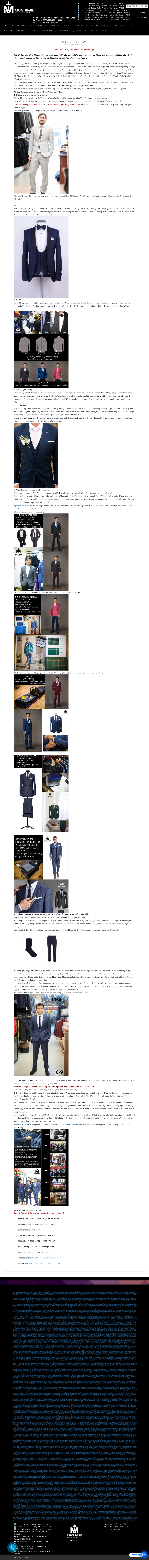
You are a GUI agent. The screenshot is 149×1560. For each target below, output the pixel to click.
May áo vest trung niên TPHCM (122, 1455)
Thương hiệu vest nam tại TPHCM (55, 1453)
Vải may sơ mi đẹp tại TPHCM (125, 1423)
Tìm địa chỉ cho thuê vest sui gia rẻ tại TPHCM (35, 1360)
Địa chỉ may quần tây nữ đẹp (97, 1407)
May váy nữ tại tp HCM (59, 1490)
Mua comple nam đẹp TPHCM (121, 1449)
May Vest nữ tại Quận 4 (35, 1499)
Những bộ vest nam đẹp (84, 1416)
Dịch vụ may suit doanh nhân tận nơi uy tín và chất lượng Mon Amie (25, 1291)
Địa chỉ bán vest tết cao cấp (43, 1356)
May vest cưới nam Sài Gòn (61, 1433)
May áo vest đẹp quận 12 (66, 1429)
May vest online (101, 1354)
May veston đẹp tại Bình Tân (66, 1477)
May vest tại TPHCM (123, 1404)
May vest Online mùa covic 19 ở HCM (75, 1347)
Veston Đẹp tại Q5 (52, 1512)
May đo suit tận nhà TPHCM (97, 1404)
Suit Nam (100, 1506)
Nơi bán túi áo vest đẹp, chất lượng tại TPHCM (33, 1460)
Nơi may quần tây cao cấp (64, 1407)
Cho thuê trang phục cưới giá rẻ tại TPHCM (117, 1369)
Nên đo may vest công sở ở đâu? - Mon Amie (43, 1304)
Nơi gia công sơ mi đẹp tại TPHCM (127, 1421)
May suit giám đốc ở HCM (74, 1399)
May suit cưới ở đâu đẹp (67, 1465)
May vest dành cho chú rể (83, 1392)
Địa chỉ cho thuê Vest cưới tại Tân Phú (79, 1477)
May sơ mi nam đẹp (100, 1410)
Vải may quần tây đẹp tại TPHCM (70, 1423)
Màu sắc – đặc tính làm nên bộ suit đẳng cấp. (45, 1489)
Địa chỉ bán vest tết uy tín (20, 1357)
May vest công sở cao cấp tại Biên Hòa (61, 1445)
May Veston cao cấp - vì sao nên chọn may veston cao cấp (69, 1478)
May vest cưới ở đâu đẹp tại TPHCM (67, 1459)
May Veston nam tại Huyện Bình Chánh (103, 1517)
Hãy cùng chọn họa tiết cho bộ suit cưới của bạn (80, 1297)
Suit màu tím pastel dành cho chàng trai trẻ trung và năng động (116, 1295)
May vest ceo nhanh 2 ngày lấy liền (121, 1389)
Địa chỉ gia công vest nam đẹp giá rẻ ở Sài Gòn (113, 1459)
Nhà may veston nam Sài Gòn (79, 1418)
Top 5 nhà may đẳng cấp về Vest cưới (101, 1472)
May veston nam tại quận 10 (30, 1519)
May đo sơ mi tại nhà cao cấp (84, 1352)
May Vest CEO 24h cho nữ (51, 1351)
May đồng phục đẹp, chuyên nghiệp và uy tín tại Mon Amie (66, 1313)
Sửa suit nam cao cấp (49, 1418)
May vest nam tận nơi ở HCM (21, 1405)
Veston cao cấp (60, 1406)
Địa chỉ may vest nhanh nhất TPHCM (57, 1369)
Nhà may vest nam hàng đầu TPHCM (70, 1453)
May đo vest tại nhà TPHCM (33, 1405)
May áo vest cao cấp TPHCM (71, 1428)
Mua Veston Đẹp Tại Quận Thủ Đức (24, 1514)
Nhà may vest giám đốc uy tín (27, 1395)
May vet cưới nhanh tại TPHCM (91, 1469)
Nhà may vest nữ (28, 1406)
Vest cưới (59, 89)
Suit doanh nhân (88, 1451)
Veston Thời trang (102, 1512)
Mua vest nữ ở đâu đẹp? (40, 1490)
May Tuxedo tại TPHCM (105, 1413)
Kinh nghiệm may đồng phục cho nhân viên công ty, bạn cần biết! (42, 1307)
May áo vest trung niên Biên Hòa (124, 1445)
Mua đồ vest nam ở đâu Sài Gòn (31, 1435)
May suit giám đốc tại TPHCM (103, 1376)
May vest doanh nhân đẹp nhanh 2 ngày (107, 1389)
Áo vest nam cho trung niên (98, 1415)
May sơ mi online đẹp (20, 1354)
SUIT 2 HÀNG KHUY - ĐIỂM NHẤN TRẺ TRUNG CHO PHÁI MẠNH (81, 1344)
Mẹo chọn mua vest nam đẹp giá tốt (101, 1498)
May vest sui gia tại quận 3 (104, 1358)
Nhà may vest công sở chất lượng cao (93, 1386)
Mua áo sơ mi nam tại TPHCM (119, 1446)
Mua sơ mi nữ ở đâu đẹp (30, 1490)
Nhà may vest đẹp (99, 1458)
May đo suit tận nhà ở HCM (55, 1404)
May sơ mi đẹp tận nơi (74, 1352)
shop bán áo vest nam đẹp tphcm (82, 1454)
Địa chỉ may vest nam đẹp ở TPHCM (26, 1454)
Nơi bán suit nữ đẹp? (101, 1487)
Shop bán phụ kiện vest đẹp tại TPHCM (91, 1449)
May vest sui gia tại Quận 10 (44, 1364)
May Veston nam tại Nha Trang (51, 1517)
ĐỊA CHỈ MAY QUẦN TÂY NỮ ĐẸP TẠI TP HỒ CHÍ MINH (89, 1507)
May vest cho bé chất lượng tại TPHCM (116, 1368)
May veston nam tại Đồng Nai (85, 1519)
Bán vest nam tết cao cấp (38, 1357)
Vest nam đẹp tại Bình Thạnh (61, 1436)
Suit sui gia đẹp (43, 1486)
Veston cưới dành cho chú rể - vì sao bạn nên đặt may (72, 1505)
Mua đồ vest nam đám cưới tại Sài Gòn (88, 1434)
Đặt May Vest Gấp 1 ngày (112, 1510)
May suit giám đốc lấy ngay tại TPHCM (31, 1374)
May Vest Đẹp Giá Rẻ (23, 1498)
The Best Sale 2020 (38, 25)
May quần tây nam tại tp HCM (87, 1490)
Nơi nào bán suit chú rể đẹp (125, 1486)
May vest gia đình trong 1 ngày (122, 1365)
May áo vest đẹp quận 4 (18, 1430)
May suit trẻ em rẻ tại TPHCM (104, 1484)
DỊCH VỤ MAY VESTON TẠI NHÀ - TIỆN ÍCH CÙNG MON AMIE (42, 1334)
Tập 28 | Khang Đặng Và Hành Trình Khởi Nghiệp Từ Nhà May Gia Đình (54, 1298)
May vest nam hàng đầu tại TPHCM (50, 1406)
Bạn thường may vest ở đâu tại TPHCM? (91, 1400)
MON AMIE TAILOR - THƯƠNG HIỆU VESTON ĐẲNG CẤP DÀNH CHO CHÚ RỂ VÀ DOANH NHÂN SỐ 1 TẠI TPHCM (94, 1335)
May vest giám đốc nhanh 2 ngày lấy (22, 1390)
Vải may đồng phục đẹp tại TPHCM (102, 1422)
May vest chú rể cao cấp (126, 1382)
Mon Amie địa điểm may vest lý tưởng (55, 1400)
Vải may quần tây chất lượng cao (83, 1423)
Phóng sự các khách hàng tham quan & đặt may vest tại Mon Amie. (80, 1298)
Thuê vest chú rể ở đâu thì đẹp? (38, 1495)
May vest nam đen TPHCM (45, 1449)
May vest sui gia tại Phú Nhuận (66, 1364)
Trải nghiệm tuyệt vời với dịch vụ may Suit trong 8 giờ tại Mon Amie (105, 1309)
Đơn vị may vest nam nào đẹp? (40, 1459)
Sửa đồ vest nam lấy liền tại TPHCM (30, 1416)
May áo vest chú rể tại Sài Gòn (59, 1428)
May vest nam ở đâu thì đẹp (103, 1447)
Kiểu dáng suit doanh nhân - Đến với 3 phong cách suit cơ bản (109, 1304)
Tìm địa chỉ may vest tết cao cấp (94, 1357)
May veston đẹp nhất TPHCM (39, 1418)
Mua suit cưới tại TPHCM (95, 1381)
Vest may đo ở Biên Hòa (22, 1442)
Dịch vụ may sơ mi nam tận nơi (27, 1350)
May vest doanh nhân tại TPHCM (119, 1399)
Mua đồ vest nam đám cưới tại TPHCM (118, 1452)
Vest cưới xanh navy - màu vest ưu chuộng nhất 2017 (91, 1478)
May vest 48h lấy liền (73, 1371)
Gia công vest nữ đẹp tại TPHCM (98, 1459)
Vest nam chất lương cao (57, 1439)
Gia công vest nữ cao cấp (105, 1460)
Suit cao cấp (58, 1376)
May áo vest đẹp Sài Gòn (107, 1428)
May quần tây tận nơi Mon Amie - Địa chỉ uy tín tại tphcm (84, 1292)
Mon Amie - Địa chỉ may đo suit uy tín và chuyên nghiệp (91, 1294)
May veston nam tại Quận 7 (105, 1400)
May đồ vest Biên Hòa (70, 1446)
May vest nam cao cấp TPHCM (54, 1454)
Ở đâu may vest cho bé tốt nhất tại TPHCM (41, 1358)
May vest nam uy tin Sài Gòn (111, 1437)
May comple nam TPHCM (41, 1447)
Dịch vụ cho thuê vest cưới (46, 1513)
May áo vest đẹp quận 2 (37, 1430)
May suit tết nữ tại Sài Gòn (38, 1384)
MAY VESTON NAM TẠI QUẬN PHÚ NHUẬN (61, 1470)
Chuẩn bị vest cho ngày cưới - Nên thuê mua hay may (26, 1466)
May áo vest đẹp (61, 1430)
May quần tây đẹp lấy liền (57, 1370)
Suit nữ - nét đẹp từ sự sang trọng (102, 1488)
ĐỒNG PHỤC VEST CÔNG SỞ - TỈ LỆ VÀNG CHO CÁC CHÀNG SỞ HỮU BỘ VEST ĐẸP (63, 1326)
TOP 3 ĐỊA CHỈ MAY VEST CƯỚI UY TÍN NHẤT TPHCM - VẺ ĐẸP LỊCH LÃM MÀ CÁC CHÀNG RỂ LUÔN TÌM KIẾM (88, 1345)
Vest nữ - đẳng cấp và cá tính (46, 1496)
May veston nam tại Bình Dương (98, 1519)
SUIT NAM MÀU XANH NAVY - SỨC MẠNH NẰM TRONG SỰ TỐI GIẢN (42, 1333)
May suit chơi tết (103, 1374)
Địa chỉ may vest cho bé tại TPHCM (85, 1369)
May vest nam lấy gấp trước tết (47, 1467)
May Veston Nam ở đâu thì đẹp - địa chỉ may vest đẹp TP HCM (94, 1500)
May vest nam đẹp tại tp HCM (41, 1492)
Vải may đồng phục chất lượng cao (116, 1422)
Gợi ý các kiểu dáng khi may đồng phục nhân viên (50, 1312)
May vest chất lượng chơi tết (71, 1374)
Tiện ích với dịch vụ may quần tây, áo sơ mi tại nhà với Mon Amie (62, 1292)
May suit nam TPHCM (29, 1451)
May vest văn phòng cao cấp (100, 1372)
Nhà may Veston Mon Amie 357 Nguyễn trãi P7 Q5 (106, 1471)
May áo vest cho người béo (67, 1449)
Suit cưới (100, 1378)
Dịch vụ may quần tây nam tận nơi (85, 1348)
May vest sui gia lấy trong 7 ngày (90, 1364)
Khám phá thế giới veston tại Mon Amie (80, 1467)
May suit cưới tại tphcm (74, 1384)
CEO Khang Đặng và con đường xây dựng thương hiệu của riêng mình (58, 1297)
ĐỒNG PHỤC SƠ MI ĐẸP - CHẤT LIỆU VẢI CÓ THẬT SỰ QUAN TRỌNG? (94, 1328)
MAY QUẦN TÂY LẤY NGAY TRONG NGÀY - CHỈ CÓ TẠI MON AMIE (46, 1338)
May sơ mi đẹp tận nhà (115, 1352)
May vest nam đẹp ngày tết (76, 1359)
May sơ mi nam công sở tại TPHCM (70, 1493)
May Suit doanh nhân (124, 1376)
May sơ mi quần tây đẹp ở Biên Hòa (21, 1443)
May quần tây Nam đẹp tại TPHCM (62, 1506)
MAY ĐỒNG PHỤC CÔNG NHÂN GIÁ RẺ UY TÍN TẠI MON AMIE (65, 1318)
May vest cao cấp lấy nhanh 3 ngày (127, 1388)
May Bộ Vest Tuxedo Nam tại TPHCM (34, 1516)
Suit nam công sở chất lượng (89, 1482)
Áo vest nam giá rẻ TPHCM (43, 1416)
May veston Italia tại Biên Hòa (34, 1443)
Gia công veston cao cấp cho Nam (117, 1460)
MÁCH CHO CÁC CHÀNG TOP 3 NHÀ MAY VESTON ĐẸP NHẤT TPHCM (61, 1346)
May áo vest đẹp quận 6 (123, 1429)
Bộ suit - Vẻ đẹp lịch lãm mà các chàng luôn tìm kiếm (102, 1298)
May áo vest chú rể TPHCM (23, 1449)
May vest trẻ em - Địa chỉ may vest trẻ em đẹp (34, 1478)
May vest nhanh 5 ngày (41, 1365)
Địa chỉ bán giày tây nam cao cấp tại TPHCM (47, 1396)
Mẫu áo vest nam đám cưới (87, 1415)
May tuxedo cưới (20, 1413)
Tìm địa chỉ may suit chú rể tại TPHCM (73, 1378)
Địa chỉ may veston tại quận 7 (48, 1481)
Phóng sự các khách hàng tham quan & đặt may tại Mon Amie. (58, 1295)
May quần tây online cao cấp (66, 1353)
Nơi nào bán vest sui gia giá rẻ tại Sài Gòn (29, 1363)
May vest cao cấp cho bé (129, 1368)
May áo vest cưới (80, 1428)
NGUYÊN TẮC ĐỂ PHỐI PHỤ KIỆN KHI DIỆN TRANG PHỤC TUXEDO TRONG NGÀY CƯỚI (67, 1329)
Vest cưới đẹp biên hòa (99, 1446)
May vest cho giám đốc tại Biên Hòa (104, 1441)
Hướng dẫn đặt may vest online (66, 1354)
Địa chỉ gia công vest (48, 1421)
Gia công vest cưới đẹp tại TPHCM (93, 1460)
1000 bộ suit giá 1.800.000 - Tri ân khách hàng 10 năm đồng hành (119, 1293)
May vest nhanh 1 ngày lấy (81, 1365)
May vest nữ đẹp (36, 1512)
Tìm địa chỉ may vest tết (61, 1374)
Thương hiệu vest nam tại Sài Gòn (128, 1434)
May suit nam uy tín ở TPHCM (112, 1431)
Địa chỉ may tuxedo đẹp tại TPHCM (66, 1412)
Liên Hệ (105, 30)
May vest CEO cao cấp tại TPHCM (32, 1396)
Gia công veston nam (35, 1463)
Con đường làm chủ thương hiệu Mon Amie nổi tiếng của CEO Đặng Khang (103, 1297)
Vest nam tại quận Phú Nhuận (121, 1519)
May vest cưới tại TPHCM (47, 1382)
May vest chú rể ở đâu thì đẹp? (88, 1495)
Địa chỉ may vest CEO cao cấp (23, 1398)
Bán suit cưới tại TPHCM (53, 1388)
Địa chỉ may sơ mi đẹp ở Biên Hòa (119, 1442)
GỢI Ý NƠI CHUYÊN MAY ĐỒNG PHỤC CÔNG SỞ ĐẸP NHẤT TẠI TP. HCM (59, 1324)
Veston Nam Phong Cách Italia (103, 1513)
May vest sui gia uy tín (126, 1363)
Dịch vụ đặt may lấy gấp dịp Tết (35, 1467)
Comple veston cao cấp (45, 1417)
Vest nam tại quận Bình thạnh (41, 1520)
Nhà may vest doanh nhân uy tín (53, 1395)
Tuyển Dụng (81, 30)
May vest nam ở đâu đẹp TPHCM (72, 1447)
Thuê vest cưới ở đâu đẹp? (57, 1401)
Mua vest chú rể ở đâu (62, 1381)
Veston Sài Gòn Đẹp (30, 1459)
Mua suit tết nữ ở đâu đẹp (71, 1381)
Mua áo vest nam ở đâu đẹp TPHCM (21, 1457)
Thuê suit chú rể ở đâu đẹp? (65, 1486)
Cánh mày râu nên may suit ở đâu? (101, 1465)
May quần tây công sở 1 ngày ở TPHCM (21, 1370)
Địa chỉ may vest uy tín (130, 1425)
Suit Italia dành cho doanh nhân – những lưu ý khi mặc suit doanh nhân (28, 1501)
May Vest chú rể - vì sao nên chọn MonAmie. (113, 1505)
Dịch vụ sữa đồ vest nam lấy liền (117, 1419)
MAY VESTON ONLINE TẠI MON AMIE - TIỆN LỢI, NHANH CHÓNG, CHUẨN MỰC (52, 1340)
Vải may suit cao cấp (60, 1424)
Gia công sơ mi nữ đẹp (100, 1421)
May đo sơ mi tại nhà (107, 1352)
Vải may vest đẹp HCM (80, 1424)
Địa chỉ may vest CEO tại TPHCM (122, 1394)
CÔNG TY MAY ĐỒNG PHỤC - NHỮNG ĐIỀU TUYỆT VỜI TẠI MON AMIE (29, 1324)
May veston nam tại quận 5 (101, 1518)
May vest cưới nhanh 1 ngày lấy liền (36, 1390)
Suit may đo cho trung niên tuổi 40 (117, 1464)
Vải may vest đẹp (102, 1424)
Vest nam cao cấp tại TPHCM (44, 1394)
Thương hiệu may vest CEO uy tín (99, 1394)
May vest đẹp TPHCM (42, 1427)
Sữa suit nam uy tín (124, 1418)
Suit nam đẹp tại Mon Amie (90, 1488)
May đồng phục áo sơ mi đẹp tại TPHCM (84, 1407)
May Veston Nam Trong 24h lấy (24, 1499)
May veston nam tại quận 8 (69, 1518)
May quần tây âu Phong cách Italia (101, 1489)
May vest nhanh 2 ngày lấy (70, 1365)
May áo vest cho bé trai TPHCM (80, 1455)
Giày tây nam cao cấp (75, 1396)
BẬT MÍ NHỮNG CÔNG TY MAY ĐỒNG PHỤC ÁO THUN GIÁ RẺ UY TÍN (99, 1321)
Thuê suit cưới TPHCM (114, 1430)
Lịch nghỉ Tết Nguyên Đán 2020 (110, 1354)
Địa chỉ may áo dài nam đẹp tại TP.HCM (54, 1510)
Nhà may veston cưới (69, 1418)
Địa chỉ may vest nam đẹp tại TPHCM (122, 1453)
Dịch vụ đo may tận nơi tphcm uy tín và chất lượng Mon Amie (118, 1291)
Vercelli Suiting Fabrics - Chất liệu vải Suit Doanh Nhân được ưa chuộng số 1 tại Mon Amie (87, 1295)
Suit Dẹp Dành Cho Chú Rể (115, 1506)
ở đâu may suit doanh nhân (76, 1376)
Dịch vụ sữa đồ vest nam (128, 1419)
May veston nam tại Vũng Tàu (109, 1519)
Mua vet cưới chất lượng (70, 1469)
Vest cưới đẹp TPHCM (61, 1447)
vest (115, 1512)
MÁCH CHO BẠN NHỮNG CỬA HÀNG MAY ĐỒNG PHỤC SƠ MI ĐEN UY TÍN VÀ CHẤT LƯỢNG (104, 1329)
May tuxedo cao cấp (128, 1383)
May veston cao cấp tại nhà (60, 1469)
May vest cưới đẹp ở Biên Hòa (128, 1476)
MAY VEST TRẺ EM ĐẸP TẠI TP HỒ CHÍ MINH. (29, 1508)
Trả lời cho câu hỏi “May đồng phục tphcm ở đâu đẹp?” (66, 1311)
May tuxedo (47, 1383)
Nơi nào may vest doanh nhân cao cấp (109, 1398)
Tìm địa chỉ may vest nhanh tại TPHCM (109, 1359)
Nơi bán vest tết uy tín (53, 1356)
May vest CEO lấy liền (128, 1392)
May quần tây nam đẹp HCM (82, 1409)
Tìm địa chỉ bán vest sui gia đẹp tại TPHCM (123, 1357)
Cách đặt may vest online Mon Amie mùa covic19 (122, 1347)
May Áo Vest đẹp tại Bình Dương (114, 1498)
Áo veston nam (27, 1417)
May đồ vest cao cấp (29, 1428)
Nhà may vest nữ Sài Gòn (58, 1452)
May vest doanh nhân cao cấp (63, 1399)
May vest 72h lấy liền (65, 1371)
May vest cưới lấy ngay (73, 1382)
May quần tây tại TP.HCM (83, 1466)
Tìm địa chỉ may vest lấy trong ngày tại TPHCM (125, 1359)
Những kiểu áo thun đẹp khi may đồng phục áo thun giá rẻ (116, 1306)
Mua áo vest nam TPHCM (129, 1454)
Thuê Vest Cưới (37, 1513)
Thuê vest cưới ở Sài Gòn (38, 1434)
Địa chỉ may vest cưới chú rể (127, 1457)
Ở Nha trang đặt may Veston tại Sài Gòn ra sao (87, 1476)
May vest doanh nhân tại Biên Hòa (59, 1446)
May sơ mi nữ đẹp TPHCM (122, 1410)
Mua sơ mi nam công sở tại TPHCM (42, 1493)
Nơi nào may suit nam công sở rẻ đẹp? (76, 1482)
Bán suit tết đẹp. (122, 1375)
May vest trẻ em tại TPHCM (78, 1494)
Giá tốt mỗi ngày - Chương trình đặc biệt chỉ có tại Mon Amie (60, 1299)
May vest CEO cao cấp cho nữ (27, 1351)
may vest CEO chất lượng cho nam (80, 1350)
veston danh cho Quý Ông (76, 1516)
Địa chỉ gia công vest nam (24, 1421)
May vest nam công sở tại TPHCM (34, 1494)
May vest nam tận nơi (73, 1405)
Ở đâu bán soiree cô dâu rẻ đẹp (21, 1484)
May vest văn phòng (20, 1374)
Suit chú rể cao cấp (128, 1378)
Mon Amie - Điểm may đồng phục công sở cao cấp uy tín (108, 1313)
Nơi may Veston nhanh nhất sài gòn (110, 1470)
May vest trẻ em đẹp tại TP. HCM (94, 1466)
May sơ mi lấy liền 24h (100, 1370)
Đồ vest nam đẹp (20, 1416)
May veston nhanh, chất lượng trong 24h (108, 1467)
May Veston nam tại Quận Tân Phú (88, 1517)
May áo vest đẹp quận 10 (85, 1429)
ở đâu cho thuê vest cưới (72, 1380)
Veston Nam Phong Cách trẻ (50, 1519)
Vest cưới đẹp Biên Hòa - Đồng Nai (80, 1439)
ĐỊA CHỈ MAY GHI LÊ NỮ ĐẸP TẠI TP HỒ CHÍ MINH (67, 1507)
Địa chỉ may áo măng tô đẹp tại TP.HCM (39, 1510)
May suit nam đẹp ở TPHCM (100, 1431)
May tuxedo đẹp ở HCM (125, 1413)
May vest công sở (33, 1419)
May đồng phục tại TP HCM (98, 1520)
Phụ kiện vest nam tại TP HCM (44, 1508)
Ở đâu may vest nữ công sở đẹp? (117, 1493)
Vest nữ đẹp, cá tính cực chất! (29, 1496)
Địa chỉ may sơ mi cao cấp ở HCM (57, 1410)
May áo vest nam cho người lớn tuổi (46, 1448)
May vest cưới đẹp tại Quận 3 (21, 1469)
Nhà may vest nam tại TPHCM (44, 1407)
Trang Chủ (8, 25)
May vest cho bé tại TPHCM (43, 1359)
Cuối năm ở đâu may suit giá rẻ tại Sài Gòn (61, 1387)
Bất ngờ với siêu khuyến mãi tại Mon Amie (89, 1305)
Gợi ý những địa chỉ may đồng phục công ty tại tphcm (87, 1313)
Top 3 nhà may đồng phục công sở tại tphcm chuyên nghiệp (29, 1312)
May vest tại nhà (76, 1348)
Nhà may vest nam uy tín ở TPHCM (60, 1458)
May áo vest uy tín (54, 1430)
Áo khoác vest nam (107, 1415)
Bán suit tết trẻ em (115, 1375)
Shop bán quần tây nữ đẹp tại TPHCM (90, 1496)
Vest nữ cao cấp (130, 1410)
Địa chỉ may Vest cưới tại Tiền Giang (71, 1475)
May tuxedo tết (52, 1383)
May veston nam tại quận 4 (111, 1518)
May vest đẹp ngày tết (105, 1381)
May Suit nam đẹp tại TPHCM (74, 1488)
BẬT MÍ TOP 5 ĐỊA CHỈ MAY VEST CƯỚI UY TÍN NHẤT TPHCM (73, 1342)
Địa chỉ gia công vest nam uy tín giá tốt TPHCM (78, 1460)
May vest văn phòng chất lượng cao (88, 1372)
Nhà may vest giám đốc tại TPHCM (77, 1395)
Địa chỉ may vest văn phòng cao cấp (114, 1371)
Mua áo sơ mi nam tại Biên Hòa (80, 1441)
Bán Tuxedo (46, 1388)
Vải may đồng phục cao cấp (128, 1422)
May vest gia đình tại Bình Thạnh (89, 1366)
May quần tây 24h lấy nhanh (47, 1370)
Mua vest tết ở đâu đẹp (121, 1354)
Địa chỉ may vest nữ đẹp (88, 1494)
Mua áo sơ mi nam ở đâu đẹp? (126, 1496)
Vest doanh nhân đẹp (77, 1393)
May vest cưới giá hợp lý (78, 1400)
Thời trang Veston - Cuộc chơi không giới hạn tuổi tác (69, 1464)
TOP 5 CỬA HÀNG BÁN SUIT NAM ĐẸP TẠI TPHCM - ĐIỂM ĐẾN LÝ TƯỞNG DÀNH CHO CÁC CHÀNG (89, 1340)
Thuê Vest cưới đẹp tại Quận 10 (51, 1472)
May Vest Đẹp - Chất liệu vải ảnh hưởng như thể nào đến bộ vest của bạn (40, 1498)
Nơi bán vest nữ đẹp (69, 1496)
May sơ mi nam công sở (91, 1493)
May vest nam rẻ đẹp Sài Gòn (62, 1437)
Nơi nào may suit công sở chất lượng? (44, 1482)
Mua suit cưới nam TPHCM (33, 1431)
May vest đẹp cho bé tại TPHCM (21, 1368)
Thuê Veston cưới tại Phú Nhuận (39, 1472)
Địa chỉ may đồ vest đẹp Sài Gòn (61, 1427)
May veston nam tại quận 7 (80, 1518)
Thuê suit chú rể (25, 1487)
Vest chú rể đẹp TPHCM (90, 1448)
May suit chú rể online (62, 1386)
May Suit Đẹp (97, 1413)
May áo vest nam (34, 1415)
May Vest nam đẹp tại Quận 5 (69, 1481)
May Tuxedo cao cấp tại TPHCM (30, 1413)
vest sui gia (88, 1512)
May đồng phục (106, 1520)
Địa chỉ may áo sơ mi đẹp (36, 1411)
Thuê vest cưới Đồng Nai (104, 1440)
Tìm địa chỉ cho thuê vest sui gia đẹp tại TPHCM (54, 1360)
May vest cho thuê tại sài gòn (74, 1514)
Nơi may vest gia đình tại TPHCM (58, 1363)
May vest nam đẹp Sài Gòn (101, 1437)
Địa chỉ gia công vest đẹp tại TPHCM (37, 1421)
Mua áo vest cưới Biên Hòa (59, 1443)
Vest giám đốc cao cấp (124, 1390)
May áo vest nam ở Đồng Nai (93, 1440)
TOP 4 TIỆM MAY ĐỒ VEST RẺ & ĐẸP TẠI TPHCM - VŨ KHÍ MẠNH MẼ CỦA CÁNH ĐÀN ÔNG (56, 1336)
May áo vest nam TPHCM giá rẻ (79, 1417)
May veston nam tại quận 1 (20, 1519)
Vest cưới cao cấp (85, 1377)
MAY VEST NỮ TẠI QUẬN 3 (97, 1499)
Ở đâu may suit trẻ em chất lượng (86, 1483)
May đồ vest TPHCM (80, 1457)
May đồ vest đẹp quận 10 (72, 1427)
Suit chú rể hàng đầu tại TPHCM (63, 1487)
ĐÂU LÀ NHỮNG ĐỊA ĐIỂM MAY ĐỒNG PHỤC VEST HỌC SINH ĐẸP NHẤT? (30, 1326)
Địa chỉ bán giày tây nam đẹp (85, 1396)
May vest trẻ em (127, 1409)
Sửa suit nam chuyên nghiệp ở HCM (120, 1416)
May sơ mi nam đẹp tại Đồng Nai (70, 1440)
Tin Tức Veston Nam (94, 1512)
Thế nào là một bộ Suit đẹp (119, 1499)
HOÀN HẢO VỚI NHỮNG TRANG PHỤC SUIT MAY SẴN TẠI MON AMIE (28, 1322)
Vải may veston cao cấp (110, 1424)
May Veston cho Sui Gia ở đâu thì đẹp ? (87, 1498)
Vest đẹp (132, 1512)
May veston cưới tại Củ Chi (105, 1477)
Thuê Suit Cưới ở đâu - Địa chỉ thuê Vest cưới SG (51, 1500)
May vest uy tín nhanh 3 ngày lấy (42, 1389)
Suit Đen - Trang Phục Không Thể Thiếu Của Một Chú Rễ (37, 1506)
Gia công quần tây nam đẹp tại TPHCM (60, 1421)
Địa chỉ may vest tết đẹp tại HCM (62, 1357)
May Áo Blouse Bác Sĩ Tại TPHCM (72, 1498)
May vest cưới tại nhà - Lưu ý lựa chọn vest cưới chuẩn (48, 1291)
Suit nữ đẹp (82, 1488)
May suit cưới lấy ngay (23, 1386)
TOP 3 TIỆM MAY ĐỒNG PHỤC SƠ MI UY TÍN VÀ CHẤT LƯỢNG (48, 1327)
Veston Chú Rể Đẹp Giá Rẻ (89, 1489)
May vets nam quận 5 (123, 1405)
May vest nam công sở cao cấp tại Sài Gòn (76, 1435)
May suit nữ (50, 1488)
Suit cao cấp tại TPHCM (65, 1376)
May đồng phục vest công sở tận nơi (22, 1404)
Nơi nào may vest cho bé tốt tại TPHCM (85, 1362)
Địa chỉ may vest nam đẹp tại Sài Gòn (61, 1435)
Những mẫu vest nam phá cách (63, 1520)
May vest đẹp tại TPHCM (78, 1412)
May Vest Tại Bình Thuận (129, 1516)
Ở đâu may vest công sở (51, 1374)
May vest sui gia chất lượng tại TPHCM (91, 1358)
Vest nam (54, 1496)
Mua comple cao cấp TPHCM (116, 1400)
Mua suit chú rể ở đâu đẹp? (76, 1486)
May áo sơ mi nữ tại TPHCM (68, 1455)
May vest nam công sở (108, 1388)
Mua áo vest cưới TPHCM (100, 1448)
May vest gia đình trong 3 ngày (110, 1365)
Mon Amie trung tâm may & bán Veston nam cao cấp (30, 1471)
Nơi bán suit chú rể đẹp (86, 1486)
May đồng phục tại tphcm (111, 1500)
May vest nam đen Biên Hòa (54, 1441)
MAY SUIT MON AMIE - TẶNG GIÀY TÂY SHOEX (123, 1341)
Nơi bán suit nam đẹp (109, 1487)
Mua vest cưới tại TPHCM (52, 1381)
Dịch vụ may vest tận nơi (46, 1352)
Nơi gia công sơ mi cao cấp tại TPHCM (112, 1421)
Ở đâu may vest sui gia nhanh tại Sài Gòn (101, 1360)
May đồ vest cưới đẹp (51, 1427)
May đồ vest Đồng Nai (108, 1439)
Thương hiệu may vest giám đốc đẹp (120, 1393)
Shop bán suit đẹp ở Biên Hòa (46, 1446)
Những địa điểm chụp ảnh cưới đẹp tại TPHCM (49, 1511)
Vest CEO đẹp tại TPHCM (59, 1393)
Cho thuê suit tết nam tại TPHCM (123, 1387)
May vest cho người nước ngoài (43, 1404)
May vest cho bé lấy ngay (90, 1368)
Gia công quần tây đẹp (82, 1421)
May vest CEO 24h (28, 1392)
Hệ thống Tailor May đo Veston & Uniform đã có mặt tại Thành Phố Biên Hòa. (31, 1439)
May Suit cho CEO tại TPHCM (45, 1377)
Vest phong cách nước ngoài (36, 1514)
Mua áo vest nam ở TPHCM (34, 1448)
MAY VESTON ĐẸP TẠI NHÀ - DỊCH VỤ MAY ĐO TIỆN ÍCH (106, 1344)
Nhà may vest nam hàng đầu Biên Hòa (36, 1445)
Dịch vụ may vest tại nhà (20, 1353)
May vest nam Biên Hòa (124, 1443)
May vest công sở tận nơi (43, 1405)
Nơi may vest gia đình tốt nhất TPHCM (45, 1363)
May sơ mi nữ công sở (81, 1493)
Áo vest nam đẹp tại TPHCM (123, 1511)
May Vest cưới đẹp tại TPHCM (83, 1382)
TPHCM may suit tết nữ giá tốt (98, 1377)
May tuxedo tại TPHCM (46, 1413)
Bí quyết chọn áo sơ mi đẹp (121, 1469)
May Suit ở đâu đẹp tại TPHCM (73, 1458)
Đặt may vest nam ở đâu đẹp (63, 1416)
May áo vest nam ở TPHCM (70, 1448)
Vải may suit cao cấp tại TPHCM (31, 1424)
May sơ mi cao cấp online (109, 1353)
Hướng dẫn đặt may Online (35, 1511)
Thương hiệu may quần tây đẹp (109, 1407)
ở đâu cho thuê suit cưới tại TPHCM (84, 1380)
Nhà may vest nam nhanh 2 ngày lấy (80, 1389)
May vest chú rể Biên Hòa (89, 1446)
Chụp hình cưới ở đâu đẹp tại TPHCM (66, 1511)
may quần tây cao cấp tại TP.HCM (60, 1466)
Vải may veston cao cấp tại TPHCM (92, 1424)
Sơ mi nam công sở (107, 1493)
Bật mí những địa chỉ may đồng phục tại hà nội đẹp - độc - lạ (29, 1309)
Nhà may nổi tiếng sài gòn (27, 1455)
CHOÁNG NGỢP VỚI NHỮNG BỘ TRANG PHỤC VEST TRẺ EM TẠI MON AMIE (103, 1333)
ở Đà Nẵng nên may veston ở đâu (103, 1476)
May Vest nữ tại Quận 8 (75, 1499)
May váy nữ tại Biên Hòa (93, 1443)
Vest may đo (131, 1453)
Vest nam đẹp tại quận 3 (33, 1437)
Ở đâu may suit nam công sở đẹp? (113, 1482)
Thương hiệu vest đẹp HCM (120, 1425)
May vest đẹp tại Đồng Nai (109, 1475)
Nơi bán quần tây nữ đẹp (113, 1495)
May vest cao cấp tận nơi (56, 1352)
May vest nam (68, 1495)
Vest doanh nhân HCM (81, 1433)
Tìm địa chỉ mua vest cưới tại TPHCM (123, 1377)
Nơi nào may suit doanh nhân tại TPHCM (89, 1376)
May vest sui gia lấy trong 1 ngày (116, 1364)
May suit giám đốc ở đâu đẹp (114, 1376)
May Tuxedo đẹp (20, 1415)
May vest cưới (38, 1382)
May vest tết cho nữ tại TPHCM (123, 1381)
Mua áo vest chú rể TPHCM (34, 1449)
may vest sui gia (66, 1512)
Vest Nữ (67, 25)
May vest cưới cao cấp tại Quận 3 (92, 1481)
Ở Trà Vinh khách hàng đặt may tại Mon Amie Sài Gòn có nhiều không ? (97, 1473)
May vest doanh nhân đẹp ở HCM (107, 1392)
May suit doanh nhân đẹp (56, 1431)
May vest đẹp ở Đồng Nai (129, 1440)
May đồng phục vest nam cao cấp (34, 1401)
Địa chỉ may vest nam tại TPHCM (119, 1411)
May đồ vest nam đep (81, 1427)
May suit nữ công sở (27, 1483)
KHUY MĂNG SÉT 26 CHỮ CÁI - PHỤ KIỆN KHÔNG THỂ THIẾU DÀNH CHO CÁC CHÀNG (60, 1317)
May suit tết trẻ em (42, 1374)
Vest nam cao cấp (62, 1411)
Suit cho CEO (33, 1376)
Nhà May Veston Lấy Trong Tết (95, 1430)
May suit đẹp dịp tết (96, 1374)
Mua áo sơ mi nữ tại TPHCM (114, 1496)
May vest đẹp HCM (33, 1427)
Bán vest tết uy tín (99, 1356)
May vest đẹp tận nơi (65, 1352)
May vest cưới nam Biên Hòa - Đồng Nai (116, 1440)
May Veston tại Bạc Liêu (31, 1473)
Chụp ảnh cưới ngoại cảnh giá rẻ (111, 1511)
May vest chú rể (93, 1382)
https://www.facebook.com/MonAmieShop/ (44, 1258)
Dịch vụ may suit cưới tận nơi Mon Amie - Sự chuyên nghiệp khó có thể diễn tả (73, 1291)
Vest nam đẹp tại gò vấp (50, 1436)
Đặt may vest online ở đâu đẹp (54, 1354)
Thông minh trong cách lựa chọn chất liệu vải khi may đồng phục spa (108, 1311)
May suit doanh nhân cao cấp (94, 1454)
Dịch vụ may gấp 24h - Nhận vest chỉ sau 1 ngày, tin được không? (62, 1300)
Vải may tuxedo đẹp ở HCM (79, 1413)
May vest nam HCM (100, 1433)
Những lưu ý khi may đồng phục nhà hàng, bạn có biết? (88, 1312)
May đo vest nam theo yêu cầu (122, 1458)
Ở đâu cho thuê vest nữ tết (63, 1380)
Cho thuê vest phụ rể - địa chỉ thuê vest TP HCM (45, 1502)
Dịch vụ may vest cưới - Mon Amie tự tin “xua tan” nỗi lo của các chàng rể (66, 1301)
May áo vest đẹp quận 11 (76, 1429)
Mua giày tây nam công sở (114, 1396)
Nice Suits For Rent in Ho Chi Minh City (54, 1429)
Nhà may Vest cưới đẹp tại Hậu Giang (57, 1475)
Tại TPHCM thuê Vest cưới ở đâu (87, 1472)
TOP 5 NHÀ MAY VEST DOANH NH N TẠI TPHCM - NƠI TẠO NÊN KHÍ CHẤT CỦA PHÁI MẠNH (105, 1342)
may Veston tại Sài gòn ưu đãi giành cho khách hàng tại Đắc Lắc (40, 1476)
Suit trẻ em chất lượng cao (68, 1484)
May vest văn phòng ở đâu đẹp (101, 1371)
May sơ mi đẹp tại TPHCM (31, 1400)
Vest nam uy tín (65, 1439)
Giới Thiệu (21, 25)
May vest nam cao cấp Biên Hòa (100, 1445)
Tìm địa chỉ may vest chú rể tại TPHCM (29, 1378)
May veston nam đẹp (101, 1395)
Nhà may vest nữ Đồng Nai (82, 1440)
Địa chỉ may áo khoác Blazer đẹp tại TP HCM (59, 1508)
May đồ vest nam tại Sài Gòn (115, 1434)
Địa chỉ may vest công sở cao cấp (107, 1386)
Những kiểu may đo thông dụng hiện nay (117, 1401)
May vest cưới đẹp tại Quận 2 (104, 1481)
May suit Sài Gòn (102, 1455)
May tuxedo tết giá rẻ (69, 1383)
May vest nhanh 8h (27, 1369)
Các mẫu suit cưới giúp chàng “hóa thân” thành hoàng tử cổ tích (118, 1299)
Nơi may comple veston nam (59, 1418)
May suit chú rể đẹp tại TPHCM (125, 1430)
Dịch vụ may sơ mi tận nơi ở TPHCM (124, 1348)
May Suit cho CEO (35, 1377)
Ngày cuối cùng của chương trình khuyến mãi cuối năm (50, 1309)
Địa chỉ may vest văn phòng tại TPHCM (50, 1372)
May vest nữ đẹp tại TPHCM (29, 1492)
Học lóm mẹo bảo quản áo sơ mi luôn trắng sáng (110, 1463)
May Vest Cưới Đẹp (52, 1506)
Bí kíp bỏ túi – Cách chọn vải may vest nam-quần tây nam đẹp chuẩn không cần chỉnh (42, 1464)
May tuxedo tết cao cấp (85, 1383)
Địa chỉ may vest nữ (81, 1406)
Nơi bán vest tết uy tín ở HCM (22, 1356)
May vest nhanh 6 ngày (32, 1365)
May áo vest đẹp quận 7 (114, 1429)
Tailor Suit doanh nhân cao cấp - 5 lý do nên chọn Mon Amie (54, 1306)
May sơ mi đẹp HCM (97, 1411)
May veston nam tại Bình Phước (74, 1519)
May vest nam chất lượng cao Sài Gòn (76, 1437)
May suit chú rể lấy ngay (70, 1386)
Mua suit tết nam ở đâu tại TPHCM (83, 1381)
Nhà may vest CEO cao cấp (87, 1394)
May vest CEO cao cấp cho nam (40, 1351)
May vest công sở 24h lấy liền (75, 1375)
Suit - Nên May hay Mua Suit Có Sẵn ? (70, 1510)
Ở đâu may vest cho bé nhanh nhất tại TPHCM (58, 1358)
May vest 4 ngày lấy (20, 1371)
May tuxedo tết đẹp (77, 1383)
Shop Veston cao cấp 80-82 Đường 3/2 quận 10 (88, 1471)
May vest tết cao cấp (85, 1359)
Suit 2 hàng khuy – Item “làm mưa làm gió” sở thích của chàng (43, 1310)
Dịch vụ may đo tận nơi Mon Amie (94, 1350)
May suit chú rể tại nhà (53, 1386)
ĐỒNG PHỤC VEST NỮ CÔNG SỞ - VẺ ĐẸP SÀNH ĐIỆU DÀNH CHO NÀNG (90, 1324)
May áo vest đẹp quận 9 (95, 1429)
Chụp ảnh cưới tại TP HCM (125, 1520)
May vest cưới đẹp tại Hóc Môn (44, 1477)
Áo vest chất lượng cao (69, 1430)
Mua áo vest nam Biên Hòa (73, 1445)
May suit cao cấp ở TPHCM (89, 1431)
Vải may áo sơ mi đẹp (59, 1423)
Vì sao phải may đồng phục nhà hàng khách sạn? (68, 1312)
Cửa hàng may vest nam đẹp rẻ (108, 1453)
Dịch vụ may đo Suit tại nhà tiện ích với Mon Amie (33, 1306)
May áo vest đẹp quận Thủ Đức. (127, 1428)
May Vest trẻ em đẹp (97, 1494)
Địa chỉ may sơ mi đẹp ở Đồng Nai (57, 1440)
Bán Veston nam (84, 1516)
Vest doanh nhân (74, 1406)
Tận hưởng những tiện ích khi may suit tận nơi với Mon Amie (54, 1293)
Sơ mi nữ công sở (99, 1493)
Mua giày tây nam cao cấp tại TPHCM (64, 1396)
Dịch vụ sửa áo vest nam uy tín (122, 1417)
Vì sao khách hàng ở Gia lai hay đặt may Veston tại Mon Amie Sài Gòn (65, 1476)
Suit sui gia (58, 1486)
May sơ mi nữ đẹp (78, 1411)
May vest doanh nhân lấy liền (62, 1392)
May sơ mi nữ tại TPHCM (116, 1490)
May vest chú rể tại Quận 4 (80, 1481)
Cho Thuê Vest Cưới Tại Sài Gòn (124, 1510)
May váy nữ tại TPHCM (68, 1452)
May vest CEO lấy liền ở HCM (38, 1392)
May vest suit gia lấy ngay (109, 1363)
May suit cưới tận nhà (73, 1404)
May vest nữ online (35, 1354)
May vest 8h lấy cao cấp (91, 1371)
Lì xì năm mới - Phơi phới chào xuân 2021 (116, 1301)
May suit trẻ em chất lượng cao (92, 1484)
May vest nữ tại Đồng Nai (117, 1439)
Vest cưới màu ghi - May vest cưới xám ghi (28, 1502)
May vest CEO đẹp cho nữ (50, 1350)
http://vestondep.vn (33, 1263)
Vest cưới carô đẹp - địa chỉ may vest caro (111, 1501)
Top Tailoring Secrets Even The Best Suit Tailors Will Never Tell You (60, 1425)
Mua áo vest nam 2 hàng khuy (90, 1457)
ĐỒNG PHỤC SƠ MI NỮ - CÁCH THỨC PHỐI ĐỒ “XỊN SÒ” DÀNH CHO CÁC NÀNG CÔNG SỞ (109, 1327)
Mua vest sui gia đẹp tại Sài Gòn (98, 1363)
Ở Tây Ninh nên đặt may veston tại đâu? (121, 1475)
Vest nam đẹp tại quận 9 (99, 1436)
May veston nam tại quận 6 (90, 1518)
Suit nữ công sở (43, 1483)
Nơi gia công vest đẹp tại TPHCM (45, 1422)
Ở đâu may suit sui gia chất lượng (60, 1483)
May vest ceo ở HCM (75, 1398)
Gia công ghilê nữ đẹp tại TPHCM (85, 1461)
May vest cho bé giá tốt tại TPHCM (102, 1368)
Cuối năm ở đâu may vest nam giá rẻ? (32, 1387)
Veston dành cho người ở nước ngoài (95, 1516)
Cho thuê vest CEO (71, 1351)
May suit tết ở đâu (29, 1375)
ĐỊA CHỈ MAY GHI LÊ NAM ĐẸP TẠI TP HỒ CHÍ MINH (46, 1507)
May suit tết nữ (19, 1384)
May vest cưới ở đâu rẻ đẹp (116, 1457)
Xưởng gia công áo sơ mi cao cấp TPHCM (61, 1460)
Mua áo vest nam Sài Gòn (20, 1436)
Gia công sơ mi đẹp (23, 1422)
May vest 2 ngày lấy (39, 1371)
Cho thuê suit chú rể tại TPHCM (21, 1388)
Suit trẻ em (132, 1484)
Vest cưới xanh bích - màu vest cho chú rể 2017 (113, 1504)
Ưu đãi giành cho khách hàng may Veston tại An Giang (23, 1475)
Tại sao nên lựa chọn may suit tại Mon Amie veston (53, 1465)
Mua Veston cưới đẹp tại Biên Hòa (34, 1446)
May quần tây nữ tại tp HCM (76, 1490)
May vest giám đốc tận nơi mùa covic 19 (30, 1347)
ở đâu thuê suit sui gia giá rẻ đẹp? (120, 1483)
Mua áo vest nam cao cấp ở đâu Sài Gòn (92, 1435)
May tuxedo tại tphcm (94, 1383)
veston (118, 1512)
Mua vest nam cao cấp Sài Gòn (119, 1435)
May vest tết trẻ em (112, 1381)
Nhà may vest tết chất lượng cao (49, 1357)
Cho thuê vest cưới (90, 1387)
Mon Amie (53, 101)
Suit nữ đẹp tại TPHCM (63, 1488)
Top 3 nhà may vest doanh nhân (82, 1346)
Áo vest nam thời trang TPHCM (34, 1457)
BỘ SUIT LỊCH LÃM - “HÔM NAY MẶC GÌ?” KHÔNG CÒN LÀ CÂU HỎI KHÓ (70, 1334)
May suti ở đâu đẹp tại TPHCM (121, 1448)
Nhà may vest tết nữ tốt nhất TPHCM (111, 1380)
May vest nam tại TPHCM (88, 1412)
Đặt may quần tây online (76, 1353)
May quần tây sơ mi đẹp (83, 1447)
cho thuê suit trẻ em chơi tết (86, 1375)
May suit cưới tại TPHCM (78, 1431)
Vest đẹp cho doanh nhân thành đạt (30, 1393)
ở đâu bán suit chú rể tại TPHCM (98, 1380)
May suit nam (98, 1392)
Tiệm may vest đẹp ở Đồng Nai (20, 1440)
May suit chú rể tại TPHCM (43, 1386)
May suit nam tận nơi (64, 1404)
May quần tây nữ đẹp (98, 1490)
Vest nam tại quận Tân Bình (52, 1520)
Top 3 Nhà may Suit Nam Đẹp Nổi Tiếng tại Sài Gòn (117, 1472)
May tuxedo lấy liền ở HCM (54, 1412)
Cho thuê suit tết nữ (113, 1387)
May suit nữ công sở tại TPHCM (126, 1482)
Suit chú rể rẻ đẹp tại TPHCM (107, 1486)
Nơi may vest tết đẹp (84, 1357)
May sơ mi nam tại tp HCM (127, 1490)
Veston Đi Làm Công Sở (67, 1489)
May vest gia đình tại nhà (77, 1366)
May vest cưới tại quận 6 (58, 1481)
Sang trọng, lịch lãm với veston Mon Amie (92, 1401)
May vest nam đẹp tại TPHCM (117, 1454)
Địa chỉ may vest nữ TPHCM (56, 1455)
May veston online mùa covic (57, 1348)
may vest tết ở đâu (110, 1374)
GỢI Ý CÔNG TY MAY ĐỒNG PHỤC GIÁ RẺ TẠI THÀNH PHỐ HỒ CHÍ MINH (76, 1323)
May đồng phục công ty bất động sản (122, 1407)
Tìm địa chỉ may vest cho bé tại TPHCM (25, 1358)
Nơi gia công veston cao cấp (33, 1422)
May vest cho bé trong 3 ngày (57, 1368)
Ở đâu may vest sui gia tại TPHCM (86, 1360)
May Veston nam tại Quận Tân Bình (35, 1518)
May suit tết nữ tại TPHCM (27, 1384)
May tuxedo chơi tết (120, 1383)
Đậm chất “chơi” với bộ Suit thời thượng (68, 1309)
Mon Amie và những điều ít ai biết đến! (33, 1298)
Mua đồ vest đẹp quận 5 (90, 1427)
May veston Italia (94, 1451)
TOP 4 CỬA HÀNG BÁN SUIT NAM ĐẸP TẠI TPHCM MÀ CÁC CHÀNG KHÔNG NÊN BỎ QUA (52, 1335)
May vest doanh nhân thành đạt (50, 1392)
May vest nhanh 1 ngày (101, 1390)
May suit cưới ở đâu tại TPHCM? (86, 1384)
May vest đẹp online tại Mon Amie (79, 1354)
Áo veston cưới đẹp (29, 1418)
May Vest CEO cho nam (68, 1350)
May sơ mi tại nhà (123, 1352)
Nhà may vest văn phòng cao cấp (64, 1372)
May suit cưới (67, 1384)
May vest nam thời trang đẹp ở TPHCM (30, 1458)
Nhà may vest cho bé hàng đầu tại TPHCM (75, 1358)
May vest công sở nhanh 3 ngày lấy (29, 1389)
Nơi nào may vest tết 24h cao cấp (55, 1359)
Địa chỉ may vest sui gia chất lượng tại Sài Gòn (40, 1369)
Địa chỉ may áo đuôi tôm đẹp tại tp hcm (118, 1508)
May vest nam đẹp (35, 1394)
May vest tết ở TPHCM (66, 1359)
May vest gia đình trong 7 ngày (99, 1365)
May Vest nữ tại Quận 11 (44, 1499)
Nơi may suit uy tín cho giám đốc (95, 1398)
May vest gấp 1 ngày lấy (61, 1496)
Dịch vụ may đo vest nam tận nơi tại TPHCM (121, 1350)
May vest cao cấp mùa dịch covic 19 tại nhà (46, 1347)
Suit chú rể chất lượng (74, 1487)
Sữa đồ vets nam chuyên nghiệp (65, 1419)
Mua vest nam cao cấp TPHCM (105, 1454)
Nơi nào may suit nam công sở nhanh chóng (60, 1482)
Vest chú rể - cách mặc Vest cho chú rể (51, 1478)
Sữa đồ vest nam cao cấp (94, 1419)
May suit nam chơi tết (60, 1384)
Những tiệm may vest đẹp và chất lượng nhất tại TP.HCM (68, 1463)
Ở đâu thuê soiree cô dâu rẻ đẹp (33, 1484)
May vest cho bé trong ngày (46, 1368)
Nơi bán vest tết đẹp (29, 1357)
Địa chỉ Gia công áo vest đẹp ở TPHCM (56, 1461)
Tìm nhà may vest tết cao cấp (109, 1377)
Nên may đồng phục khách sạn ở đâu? (105, 1312)
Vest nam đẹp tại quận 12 (71, 1436)
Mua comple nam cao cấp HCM (35, 1453)
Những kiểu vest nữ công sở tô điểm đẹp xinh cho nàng (25, 1304)
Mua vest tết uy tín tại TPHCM (89, 1356)
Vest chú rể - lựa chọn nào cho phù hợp (101, 1495)
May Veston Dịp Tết (105, 1430)
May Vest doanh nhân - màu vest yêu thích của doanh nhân (52, 1501)
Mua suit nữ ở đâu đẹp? (118, 1487)
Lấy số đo (34, 30)
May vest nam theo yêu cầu (124, 1433)
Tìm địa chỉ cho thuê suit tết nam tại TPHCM (89, 1378)
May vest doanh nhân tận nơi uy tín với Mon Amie (98, 1291)
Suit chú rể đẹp (89, 1487)
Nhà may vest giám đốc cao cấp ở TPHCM (74, 1394)
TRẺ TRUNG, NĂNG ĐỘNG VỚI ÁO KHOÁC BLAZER (110, 1326)
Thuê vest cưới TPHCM (26, 1452)
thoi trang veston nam (110, 1512)
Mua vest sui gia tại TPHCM (86, 1363)
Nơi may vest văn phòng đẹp (111, 1372)
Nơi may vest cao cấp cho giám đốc (123, 1398)
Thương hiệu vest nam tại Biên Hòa (21, 1445)
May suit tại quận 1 (122, 1481)
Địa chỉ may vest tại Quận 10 (46, 1401)
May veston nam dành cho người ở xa (117, 1516)
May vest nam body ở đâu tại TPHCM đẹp (87, 1458)
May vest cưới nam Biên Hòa (92, 1441)
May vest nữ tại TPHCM (105, 1401)
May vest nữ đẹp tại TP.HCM (72, 1466)
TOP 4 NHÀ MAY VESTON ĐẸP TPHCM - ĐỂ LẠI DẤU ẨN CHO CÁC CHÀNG (72, 1339)
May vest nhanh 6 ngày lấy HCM (122, 1370)
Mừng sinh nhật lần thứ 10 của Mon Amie (109, 1294)
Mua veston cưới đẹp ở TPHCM (29, 1447)
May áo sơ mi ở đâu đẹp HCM (44, 1410)
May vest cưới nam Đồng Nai (44, 1440)
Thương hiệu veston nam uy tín (102, 1418)
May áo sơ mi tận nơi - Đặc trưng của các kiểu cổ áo (39, 1292)
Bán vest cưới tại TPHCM (32, 1388)
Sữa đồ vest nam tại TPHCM (105, 1419)
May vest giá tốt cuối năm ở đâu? (20, 1382)
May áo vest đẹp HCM (116, 1428)
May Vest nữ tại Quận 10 (54, 1499)
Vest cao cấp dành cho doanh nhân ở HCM (45, 1393)
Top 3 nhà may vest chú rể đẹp (107, 1346)
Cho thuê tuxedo (106, 1387)
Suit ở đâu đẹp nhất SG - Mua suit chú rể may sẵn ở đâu (25, 1489)
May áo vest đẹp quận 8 (104, 1429)
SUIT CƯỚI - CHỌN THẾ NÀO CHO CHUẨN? (90, 1326)
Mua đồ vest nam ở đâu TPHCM (96, 1453)
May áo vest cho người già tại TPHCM (50, 1434)
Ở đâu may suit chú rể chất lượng (73, 1483)
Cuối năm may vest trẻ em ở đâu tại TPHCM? (77, 1387)
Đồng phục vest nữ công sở (68, 1413)
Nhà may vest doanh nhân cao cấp (40, 1395)
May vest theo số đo (67, 1516)
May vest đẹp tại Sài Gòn (90, 1406)
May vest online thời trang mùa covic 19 (44, 1348)
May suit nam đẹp (66, 1406)
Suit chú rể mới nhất (82, 1487)
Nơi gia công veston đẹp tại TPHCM (58, 1422)
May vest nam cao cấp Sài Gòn (89, 1437)
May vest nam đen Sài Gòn (50, 1433)
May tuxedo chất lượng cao (33, 1412)
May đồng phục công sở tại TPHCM (101, 1406)
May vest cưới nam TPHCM (56, 1449)
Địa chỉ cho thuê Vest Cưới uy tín (74, 1472)
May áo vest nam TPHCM (108, 1416)
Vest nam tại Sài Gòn (54, 1407)
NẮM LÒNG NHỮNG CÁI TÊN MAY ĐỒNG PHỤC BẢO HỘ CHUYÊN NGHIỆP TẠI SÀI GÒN (66, 1321)
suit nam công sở (50, 1483)
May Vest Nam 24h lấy (19, 1511)
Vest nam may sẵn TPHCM (43, 1415)
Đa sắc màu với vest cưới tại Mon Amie (45, 1458)
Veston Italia (36, 1451)
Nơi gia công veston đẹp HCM (71, 1422)
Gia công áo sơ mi (116, 1461)
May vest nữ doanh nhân (108, 1393)
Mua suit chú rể (116, 1486)
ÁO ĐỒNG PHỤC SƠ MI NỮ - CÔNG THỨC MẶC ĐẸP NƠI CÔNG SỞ (47, 1330)
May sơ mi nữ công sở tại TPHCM (56, 1493)
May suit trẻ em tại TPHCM (116, 1484)
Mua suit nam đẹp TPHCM (56, 1451)
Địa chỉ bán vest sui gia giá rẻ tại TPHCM (100, 1369)
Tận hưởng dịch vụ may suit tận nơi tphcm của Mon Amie (31, 1293)
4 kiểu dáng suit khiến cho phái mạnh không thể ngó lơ (88, 1304)
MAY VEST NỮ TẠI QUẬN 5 (86, 1499)
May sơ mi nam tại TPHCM (19, 1406)
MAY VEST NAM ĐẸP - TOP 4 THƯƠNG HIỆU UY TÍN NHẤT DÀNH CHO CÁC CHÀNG (103, 1334)
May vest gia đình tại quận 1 (32, 1359)
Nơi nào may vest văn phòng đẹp (36, 1372)
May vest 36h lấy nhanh (55, 1371)
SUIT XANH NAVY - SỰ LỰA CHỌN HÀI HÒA (100, 1323)
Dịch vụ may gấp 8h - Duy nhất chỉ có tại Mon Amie (100, 1300)
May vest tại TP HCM (88, 1520)
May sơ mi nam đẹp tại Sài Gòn (70, 1410)
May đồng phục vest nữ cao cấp (47, 1457)
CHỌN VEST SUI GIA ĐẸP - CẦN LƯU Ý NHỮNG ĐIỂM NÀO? (35, 1341)
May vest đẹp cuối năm (31, 1382)
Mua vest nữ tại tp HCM (122, 1489)
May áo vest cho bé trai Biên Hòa (34, 1442)
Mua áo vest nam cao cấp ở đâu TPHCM (67, 1454)
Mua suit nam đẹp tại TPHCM (22, 1431)
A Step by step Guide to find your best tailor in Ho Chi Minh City (85, 1425)
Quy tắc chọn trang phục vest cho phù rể (118, 1300)
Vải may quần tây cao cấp (94, 1423)
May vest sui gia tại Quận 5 (55, 1364)
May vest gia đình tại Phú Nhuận (67, 1366)
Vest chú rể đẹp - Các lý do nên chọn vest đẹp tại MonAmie (94, 1505)
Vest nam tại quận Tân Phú (30, 1520)
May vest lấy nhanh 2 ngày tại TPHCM (66, 1389)
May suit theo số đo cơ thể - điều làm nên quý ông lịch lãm (83, 1465)
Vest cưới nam (113, 1417)
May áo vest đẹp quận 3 (27, 1430)
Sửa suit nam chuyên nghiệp (20, 1418)
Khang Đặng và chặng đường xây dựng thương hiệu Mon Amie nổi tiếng (32, 1297)
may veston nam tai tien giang (39, 1517)
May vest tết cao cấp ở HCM (74, 1357)
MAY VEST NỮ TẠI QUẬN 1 (108, 1499)
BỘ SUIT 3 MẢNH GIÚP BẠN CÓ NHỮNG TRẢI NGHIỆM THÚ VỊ (29, 1317)
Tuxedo (90, 1377)
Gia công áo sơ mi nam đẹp (97, 1461)
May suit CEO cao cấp (21, 1396)
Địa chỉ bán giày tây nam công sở (126, 1396)
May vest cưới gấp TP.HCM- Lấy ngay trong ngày (123, 1466)
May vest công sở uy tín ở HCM (75, 1388)
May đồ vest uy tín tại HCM (121, 1427)
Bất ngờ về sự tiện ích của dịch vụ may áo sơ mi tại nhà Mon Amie (108, 1292)
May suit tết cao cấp (65, 1375)
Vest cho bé (99, 1359)
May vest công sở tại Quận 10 (68, 1401)
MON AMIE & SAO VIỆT (47, 1322)
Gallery (94, 30)
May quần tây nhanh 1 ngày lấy (35, 1370)
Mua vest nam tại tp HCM (113, 1489)
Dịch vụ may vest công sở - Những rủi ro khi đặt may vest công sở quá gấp (94, 1301)
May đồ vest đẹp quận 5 (99, 1427)
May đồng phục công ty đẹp (20, 1410)
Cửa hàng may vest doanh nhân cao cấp (96, 1393)
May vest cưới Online (112, 1469)
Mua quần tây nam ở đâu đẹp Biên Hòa (67, 1441)
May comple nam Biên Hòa (70, 1443)
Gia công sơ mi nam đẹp (91, 1421)
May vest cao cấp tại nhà (36, 1353)
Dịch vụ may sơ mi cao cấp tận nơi (110, 1348)
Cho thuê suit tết (95, 1375)
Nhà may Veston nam (114, 1513)
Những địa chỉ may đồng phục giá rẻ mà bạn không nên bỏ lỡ (44, 1313)
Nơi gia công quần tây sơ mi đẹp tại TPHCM (83, 1459)
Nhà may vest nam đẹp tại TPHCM (53, 1459)
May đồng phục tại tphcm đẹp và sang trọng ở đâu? (86, 1311)
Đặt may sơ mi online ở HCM (120, 1353)
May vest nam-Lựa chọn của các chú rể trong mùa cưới (90, 1463)
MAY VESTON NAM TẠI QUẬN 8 (32, 1470)
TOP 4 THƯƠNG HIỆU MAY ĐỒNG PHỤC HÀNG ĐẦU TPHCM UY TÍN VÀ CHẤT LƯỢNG (78, 1338)
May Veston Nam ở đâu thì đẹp (20, 1473)
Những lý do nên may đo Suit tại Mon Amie (84, 1309)
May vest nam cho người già (59, 1448)
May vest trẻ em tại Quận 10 (22, 1401)
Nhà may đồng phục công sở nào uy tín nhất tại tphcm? (95, 1306)
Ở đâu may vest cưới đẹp (121, 1467)
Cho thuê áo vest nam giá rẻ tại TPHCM (112, 1514)
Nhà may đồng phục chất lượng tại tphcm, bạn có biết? (103, 1307)
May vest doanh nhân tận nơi (73, 1392)
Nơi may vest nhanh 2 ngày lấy (93, 1389)
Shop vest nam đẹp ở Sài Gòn (63, 1434)
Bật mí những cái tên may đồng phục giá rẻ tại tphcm (122, 1312)
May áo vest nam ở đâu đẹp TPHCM (111, 1433)
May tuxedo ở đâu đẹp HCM (99, 1412)
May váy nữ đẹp (68, 1490)
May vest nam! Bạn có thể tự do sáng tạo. (104, 1492)
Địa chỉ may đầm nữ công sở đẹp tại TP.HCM (76, 1508)
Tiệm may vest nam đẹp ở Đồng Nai (105, 1442)
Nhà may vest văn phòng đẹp (24, 1372)
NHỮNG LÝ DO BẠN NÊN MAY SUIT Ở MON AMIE (121, 1345)
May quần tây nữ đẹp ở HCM (49, 1409)
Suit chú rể (113, 1378)
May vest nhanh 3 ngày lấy (60, 1365)
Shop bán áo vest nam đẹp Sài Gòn (106, 1435)
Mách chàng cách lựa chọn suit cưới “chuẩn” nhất (107, 1310)
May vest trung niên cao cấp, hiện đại (103, 1464)
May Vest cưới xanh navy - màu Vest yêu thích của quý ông (51, 1505)
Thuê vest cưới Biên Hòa (102, 1443)
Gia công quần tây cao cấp (72, 1421)
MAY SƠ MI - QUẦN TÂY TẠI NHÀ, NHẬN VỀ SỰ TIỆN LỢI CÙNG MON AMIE (72, 1333)
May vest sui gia (118, 1363)
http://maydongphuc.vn (51, 1263)
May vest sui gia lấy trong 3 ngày (103, 1364)
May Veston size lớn (106, 1516)
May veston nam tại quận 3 (122, 1518)
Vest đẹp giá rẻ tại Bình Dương (86, 1514)
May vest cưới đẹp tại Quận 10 (32, 1469)
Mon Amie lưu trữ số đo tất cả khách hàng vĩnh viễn (63, 1467)
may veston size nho (23, 1516)
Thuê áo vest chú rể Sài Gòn (48, 1428)
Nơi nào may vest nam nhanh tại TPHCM (37, 1362)
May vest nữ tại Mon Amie (92, 1492)
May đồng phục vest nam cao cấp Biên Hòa (40, 1441)
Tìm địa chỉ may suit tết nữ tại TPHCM (58, 1378)
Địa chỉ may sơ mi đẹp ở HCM (110, 1410)
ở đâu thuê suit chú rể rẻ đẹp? (56, 1484)
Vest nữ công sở (62, 1494)
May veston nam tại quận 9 (59, 1518)
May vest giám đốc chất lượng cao (112, 1390)
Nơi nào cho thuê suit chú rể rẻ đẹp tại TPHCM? (37, 1487)
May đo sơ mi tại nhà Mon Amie (96, 1352)
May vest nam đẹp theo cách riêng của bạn (62, 1492)
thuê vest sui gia (60, 1512)
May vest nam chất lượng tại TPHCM (103, 1457)
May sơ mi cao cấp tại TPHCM (82, 1410)
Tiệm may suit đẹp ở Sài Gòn (52, 1463)
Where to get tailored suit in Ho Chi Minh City (25, 1425)
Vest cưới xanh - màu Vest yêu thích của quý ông (110, 1478)
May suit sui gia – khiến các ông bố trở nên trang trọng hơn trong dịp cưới (29, 1465)
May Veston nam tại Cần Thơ (28, 1517)
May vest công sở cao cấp (87, 1388)
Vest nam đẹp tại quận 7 (118, 1436)
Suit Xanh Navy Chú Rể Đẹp (78, 1489)
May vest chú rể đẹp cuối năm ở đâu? (114, 1382)
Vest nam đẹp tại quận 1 (52, 1437)
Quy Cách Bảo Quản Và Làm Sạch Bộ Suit (41, 1299)
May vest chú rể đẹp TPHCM (78, 1449)
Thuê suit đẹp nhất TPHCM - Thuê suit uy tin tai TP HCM (71, 1500)
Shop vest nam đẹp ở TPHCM (47, 1452)
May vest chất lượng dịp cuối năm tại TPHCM (25, 1383)
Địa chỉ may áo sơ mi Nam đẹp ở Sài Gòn (78, 1506)
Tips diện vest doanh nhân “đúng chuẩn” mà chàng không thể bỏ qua (65, 1304)
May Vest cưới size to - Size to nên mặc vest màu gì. (120, 1477)
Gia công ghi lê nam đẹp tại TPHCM (71, 1461)
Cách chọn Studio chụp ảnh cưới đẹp (80, 1511)
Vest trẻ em (104, 1494)
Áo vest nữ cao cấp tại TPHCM (112, 1494)
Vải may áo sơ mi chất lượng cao (25, 1423)
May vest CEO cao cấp (84, 1398)
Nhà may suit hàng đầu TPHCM (67, 1431)
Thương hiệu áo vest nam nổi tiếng (96, 1416)
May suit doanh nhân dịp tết (87, 1374)
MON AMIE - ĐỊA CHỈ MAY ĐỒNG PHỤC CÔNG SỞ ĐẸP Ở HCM (86, 1315)
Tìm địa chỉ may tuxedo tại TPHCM (43, 1378)
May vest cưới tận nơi (64, 1405)
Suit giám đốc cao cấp (26, 1376)
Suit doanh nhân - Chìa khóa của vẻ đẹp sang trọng (37, 1295)
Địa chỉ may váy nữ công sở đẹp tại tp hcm (23, 1510)
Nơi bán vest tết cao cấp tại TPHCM (109, 1356)
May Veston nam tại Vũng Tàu (63, 1517)
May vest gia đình (89, 1365)
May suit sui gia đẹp (36, 1486)
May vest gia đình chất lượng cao (121, 1366)
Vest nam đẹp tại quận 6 (127, 1436)
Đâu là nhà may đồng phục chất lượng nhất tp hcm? (25, 1311)
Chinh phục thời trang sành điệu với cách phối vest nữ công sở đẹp (100, 1303)
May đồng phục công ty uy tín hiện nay (94, 1399)
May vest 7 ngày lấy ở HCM (110, 1370)
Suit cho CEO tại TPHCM (41, 1376)
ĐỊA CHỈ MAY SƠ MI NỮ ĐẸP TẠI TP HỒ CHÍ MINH (111, 1507)
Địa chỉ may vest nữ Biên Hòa (111, 1445)
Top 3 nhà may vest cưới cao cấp (95, 1346)
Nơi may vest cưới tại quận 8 (36, 1481)
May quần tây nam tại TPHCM (68, 1400)
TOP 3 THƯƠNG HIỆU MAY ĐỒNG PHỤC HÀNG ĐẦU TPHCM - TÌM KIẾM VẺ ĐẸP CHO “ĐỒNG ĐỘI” (45, 1345)
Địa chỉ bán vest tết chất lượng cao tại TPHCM (65, 1356)
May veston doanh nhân (52, 1399)
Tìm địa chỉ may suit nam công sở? (30, 1482)
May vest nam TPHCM (19, 1433)
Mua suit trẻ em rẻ (76, 1484)
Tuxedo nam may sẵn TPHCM (110, 1412)
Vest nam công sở (84, 1393)
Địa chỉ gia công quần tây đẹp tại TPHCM (25, 1461)
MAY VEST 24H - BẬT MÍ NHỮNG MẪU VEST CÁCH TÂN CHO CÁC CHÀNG (95, 1332)
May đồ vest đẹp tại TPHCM (20, 1428)
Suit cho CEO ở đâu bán (51, 1376)
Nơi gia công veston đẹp (90, 1422)
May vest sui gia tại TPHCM (22, 1364)
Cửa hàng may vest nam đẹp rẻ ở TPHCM (45, 1435)
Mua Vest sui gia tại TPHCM (124, 1494)
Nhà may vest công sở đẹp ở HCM (45, 1387)
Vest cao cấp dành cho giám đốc (117, 1409)
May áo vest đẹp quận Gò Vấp (28, 1429)
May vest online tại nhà (68, 1348)
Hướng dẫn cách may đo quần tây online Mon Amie (51, 1353)
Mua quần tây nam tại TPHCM (103, 1496)
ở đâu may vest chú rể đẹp (25, 1380)
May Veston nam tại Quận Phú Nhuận (118, 1517)
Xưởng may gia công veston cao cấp (118, 1415)
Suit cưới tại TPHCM (106, 1378)
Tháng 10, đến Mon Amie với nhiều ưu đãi (27, 1399)
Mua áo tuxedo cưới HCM (105, 1452)
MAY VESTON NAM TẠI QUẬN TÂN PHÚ (78, 1470)
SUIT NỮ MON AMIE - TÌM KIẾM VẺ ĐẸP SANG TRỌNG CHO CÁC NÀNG (105, 1330)
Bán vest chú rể (40, 1388)
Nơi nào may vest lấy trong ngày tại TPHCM (54, 1362)
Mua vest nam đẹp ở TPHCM (74, 1416)
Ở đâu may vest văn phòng (127, 1371)
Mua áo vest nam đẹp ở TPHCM (93, 1455)
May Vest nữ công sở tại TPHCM (21, 1494)
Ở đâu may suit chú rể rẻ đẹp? (45, 1484)
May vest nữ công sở (22, 1375)
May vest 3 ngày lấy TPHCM (29, 1371)
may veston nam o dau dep (125, 1514)
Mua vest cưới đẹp (42, 1469)
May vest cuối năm (64, 1382)
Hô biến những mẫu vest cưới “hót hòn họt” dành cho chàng (41, 1301)
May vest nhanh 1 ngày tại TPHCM (90, 1390)
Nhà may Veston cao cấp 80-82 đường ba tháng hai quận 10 (68, 1471)
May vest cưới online (56, 1382)
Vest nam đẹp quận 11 (81, 1436)
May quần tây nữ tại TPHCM (57, 1413)
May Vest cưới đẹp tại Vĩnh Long (117, 1473)
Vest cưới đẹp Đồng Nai (93, 1442)
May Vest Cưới (27, 1511)
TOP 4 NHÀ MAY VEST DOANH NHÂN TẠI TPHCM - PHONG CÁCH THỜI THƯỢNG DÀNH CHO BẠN (37, 1339)
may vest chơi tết (127, 1374)
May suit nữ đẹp (38, 1488)
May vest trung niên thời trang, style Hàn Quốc (87, 1464)
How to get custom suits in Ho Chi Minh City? (105, 1425)
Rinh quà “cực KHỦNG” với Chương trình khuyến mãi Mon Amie (109, 1305)
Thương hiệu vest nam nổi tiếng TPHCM (24, 1407)
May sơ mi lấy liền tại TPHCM (90, 1370)
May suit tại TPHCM (122, 1431)
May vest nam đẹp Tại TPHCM (20, 1459)
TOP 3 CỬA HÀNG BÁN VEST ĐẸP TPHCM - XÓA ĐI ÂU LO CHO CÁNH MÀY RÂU (51, 1344)
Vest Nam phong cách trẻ (44, 1512)
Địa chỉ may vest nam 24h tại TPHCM (71, 1369)
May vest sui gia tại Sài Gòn (33, 1364)
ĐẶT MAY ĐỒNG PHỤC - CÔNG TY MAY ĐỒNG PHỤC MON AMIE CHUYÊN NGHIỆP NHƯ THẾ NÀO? (102, 1322)
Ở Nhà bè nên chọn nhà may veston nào (30, 1477)
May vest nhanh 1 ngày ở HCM (77, 1390)
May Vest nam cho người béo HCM (103, 1434)
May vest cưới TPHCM (23, 1448)
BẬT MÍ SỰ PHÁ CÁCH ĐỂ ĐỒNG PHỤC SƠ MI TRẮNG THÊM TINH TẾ (75, 1327)
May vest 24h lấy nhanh (82, 1371)
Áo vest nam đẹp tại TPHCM (37, 1406)
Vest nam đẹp (71, 1439)
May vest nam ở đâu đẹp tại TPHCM (55, 1415)
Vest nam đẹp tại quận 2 (43, 1437)
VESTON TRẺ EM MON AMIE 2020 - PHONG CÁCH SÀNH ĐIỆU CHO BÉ (75, 1330)
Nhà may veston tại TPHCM (104, 1417)
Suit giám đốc (19, 1376)
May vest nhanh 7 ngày (23, 1365)
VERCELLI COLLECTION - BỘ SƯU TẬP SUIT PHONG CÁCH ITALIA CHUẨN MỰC (31, 1329)
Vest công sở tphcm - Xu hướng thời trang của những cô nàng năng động (74, 1303)
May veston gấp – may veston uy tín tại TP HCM (31, 1504)
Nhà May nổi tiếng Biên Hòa (22, 1446)
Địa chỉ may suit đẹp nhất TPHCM (102, 1502)
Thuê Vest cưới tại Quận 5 (62, 1472)
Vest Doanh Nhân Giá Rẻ (58, 1489)
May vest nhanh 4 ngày (50, 1365)
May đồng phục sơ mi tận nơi (114, 1351)
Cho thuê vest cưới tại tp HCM (63, 1514)
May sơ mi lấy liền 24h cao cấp (68, 1370)
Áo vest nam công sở (69, 1417)
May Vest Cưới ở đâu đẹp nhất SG (35, 1500)
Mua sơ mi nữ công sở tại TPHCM (28, 1493)
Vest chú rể (79, 1377)
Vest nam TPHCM (66, 1415)
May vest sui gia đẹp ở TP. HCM (107, 1466)
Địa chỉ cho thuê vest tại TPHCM (114, 1418)
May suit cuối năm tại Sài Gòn (105, 1384)
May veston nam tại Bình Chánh (61, 1519)
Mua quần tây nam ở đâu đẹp (20, 1490)
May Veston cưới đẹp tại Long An (116, 1476)
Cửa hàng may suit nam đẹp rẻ (45, 1431)
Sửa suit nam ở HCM (20, 1417)
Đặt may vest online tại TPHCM (92, 1354)
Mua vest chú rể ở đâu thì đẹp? (50, 1495)
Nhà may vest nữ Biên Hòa (45, 1442)
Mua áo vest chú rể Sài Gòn (40, 1433)
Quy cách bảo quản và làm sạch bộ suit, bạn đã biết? (65, 1310)
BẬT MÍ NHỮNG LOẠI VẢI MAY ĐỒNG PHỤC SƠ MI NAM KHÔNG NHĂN (38, 1332)
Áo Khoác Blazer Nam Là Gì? (101, 1510)
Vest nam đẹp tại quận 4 (24, 1437)
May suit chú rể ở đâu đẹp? (52, 1487)
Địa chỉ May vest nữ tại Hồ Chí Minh (25, 1512)
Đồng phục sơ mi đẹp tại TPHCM (112, 1405)
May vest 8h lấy (21, 1369)
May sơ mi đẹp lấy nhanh (79, 1370)
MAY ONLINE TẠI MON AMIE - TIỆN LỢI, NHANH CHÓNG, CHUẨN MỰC (67, 1322)
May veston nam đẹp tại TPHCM (97, 1396)
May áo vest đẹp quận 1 (46, 1430)
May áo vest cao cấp (88, 1428)
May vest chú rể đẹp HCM (72, 1433)
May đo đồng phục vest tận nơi (126, 1351)
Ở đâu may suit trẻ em (109, 1483)
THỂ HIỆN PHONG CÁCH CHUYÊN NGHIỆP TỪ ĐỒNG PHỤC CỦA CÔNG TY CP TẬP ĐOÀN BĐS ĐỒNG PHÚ (100, 1317)
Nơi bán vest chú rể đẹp (60, 1495)
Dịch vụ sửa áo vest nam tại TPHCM (57, 1417)
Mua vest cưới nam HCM (91, 1433)
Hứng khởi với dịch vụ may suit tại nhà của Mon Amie (76, 1293)
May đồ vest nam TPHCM (115, 1413)
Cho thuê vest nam (72, 1407)
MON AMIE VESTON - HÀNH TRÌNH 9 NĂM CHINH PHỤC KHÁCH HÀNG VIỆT (114, 1315)
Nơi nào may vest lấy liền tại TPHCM (70, 1362)
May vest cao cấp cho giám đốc (44, 1451)
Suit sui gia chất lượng (51, 1486)
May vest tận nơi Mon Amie (26, 1352)
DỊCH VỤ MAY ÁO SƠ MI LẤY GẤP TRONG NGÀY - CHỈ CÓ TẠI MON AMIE (102, 1339)
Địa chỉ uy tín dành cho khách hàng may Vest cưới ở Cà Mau (47, 1473)
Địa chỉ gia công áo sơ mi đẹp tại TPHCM (41, 1461)
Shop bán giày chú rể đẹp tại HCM (92, 1508)
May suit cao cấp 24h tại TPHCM (70, 1377)
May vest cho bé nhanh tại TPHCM (78, 1368)
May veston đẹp (131, 1412)
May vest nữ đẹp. (50, 1492)
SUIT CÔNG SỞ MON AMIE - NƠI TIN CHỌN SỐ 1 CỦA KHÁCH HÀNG (89, 1336)
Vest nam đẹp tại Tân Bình (41, 1436)
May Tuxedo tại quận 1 (114, 1481)
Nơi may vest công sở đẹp (64, 1388)
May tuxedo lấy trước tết (103, 1383)
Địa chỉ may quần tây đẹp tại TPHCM (37, 1409)
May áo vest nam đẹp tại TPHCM (23, 1419)
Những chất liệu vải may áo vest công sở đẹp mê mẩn (51, 1303)
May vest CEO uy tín (47, 1398)
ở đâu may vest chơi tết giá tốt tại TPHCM (39, 1380)
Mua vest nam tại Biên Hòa (79, 1446)
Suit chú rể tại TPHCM (120, 1378)
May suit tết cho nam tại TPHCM (49, 1384)
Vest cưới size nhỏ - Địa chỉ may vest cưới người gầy (85, 1502)
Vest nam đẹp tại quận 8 (108, 1436)
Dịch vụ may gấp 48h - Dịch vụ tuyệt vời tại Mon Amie (39, 1300)
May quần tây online (85, 1353)
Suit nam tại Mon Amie (112, 1488)
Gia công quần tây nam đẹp (19, 1463)
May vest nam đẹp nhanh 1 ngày (54, 1390)
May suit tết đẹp (58, 1375)
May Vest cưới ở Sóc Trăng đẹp (65, 1473)
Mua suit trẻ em (83, 1484)
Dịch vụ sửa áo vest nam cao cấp (92, 1417)
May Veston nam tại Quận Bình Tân (22, 1518)
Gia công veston (43, 1463)
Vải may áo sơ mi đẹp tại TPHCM (38, 1423)
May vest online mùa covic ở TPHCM (105, 1347)
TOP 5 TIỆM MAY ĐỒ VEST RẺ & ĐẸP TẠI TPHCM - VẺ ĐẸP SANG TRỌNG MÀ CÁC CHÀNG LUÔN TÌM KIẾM (69, 1341)
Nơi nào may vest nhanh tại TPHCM (23, 1362)
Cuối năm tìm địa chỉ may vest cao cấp (121, 1386)
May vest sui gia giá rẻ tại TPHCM (115, 1358)
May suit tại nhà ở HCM (107, 1404)
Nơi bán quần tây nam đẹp (123, 1495)
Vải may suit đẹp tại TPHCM (43, 1424)
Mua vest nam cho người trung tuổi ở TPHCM (24, 1434)
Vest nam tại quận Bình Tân (20, 1520)
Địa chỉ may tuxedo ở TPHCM (122, 1412)
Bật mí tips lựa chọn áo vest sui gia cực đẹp (82, 1300)
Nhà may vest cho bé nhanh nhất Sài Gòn (73, 1363)
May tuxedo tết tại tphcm (60, 1383)
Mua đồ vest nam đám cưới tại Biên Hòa (119, 1441)
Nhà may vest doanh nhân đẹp (64, 1395)
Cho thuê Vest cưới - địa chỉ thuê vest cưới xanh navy (65, 1502)
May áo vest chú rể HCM (29, 1433)
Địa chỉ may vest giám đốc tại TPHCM (58, 1394)
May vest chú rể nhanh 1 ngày (65, 1390)
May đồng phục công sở (114, 1520)
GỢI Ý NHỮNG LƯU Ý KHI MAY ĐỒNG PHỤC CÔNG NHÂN (90, 1318)
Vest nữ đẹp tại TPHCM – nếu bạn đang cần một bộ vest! (123, 1492)
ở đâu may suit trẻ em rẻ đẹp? (98, 1483)
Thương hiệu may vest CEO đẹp (25, 1394)
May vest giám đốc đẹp (118, 1392)
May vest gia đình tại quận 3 (44, 1366)
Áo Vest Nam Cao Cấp (53, 1416)
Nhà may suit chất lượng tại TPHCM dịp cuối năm (38, 1381)
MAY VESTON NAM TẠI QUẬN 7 (45, 1470)
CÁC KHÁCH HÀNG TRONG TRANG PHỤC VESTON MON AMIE (66, 1332)
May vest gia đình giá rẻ (110, 1366)
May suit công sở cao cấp (80, 1386)
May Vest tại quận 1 (130, 1481)
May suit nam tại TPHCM (114, 1406)
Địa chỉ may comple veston (91, 1418)
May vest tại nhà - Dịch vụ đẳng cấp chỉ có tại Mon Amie (96, 1293)
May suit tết (79, 1374)
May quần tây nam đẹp (106, 1490)
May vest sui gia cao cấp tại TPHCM (107, 1357)
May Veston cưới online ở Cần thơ (130, 1473)
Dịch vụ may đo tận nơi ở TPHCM (82, 1351)
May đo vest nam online (43, 1354)
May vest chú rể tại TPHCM (102, 1382)
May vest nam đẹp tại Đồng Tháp (85, 1475)
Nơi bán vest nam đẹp (78, 1496)
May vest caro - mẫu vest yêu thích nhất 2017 (94, 1501)
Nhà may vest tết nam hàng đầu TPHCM (126, 1380)
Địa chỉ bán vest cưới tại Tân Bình (93, 1477)
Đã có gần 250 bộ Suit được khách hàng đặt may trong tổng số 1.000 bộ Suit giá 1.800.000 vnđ (89, 1299)
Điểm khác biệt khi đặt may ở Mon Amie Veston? (72, 1294)
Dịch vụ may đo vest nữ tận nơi (106, 1350)
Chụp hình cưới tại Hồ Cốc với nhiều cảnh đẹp (96, 1511)
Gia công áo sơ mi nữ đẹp (107, 1461)
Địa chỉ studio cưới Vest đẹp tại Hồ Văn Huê (24, 1472)
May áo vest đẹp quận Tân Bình (40, 1429)
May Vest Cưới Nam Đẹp (21, 1506)
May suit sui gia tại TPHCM (27, 1486)
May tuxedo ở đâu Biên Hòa (56, 1442)
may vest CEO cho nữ (60, 1350)
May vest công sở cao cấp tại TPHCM (40, 1375)
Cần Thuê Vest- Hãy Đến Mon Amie (58, 1513)
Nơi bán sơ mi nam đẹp (18, 1496)
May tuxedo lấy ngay (112, 1383)
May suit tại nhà (115, 1404)
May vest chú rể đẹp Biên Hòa (113, 1443)
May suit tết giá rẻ (51, 1375)
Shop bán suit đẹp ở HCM (58, 1457)
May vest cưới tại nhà (51, 1469)
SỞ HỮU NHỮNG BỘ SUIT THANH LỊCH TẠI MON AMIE (102, 1341)
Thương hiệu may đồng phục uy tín (23, 1409)
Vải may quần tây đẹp (103, 1423)
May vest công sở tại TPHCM (97, 1388)
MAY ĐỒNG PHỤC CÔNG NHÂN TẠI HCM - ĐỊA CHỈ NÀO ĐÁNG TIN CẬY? (37, 1318)
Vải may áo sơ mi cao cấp (49, 1423)
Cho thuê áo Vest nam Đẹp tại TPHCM (49, 1514)
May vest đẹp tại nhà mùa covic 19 (61, 1347)
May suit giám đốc (83, 1399)
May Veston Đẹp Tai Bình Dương (98, 1514)
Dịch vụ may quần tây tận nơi (97, 1348)
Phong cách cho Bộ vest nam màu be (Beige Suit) (86, 1510)
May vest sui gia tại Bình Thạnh (78, 1364)
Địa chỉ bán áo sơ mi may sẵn (105, 1409)
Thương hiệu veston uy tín (111, 1394)
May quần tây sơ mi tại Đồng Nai (33, 1440)
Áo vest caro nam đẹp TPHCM (78, 1451)
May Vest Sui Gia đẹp (22, 1495)
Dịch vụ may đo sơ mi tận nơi (39, 1350)
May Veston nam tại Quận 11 (48, 1518)
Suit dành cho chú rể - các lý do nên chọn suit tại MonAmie (75, 1501)
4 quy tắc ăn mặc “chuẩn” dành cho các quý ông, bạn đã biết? (86, 1310)
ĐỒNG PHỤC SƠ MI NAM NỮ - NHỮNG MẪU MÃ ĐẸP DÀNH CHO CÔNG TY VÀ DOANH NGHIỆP (59, 1328)
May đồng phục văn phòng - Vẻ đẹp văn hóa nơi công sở (45, 1311)
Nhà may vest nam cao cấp (30, 1436)
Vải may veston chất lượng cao (70, 1424)
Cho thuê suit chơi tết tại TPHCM (105, 1375)
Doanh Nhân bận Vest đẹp (84, 1430)
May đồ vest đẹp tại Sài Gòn (110, 1427)
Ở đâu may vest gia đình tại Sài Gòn (116, 1360)
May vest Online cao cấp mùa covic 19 (29, 1348)
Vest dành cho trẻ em (63, 1504)
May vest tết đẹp (93, 1359)
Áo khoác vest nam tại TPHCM (47, 1411)
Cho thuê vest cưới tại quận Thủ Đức (125, 1513)
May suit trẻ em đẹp (125, 1484)
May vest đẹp (121, 1395)
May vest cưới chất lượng (102, 1469)
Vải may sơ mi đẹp (21, 1424)
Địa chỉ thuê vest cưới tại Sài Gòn (94, 1467)
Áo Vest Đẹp (76, 1430)
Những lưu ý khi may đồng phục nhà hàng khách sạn (75, 1306)
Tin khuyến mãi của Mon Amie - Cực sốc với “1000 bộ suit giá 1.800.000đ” (41, 1305)
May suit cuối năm (96, 1384)
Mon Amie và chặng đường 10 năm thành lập (121, 1298)
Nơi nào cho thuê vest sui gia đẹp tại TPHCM (117, 1362)
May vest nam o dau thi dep (125, 1512)
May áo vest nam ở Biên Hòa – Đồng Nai (95, 1439)
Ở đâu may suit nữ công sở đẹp (100, 1482)
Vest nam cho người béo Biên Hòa (81, 1443)
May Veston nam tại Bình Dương (76, 1517)
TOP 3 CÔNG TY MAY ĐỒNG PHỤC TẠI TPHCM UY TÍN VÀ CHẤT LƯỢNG (46, 1323)
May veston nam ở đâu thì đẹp (28, 1513)
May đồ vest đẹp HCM (38, 1428)
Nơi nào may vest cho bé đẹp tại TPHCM (100, 1362)
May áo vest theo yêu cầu (97, 1428)
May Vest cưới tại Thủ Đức (56, 1477)
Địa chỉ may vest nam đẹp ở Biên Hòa (86, 1445)
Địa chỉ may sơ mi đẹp (108, 1446)
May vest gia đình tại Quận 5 (33, 1366)
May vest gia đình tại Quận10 (21, 1359)
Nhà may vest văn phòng (122, 1372)
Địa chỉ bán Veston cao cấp (122, 1470)
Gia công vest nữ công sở (47, 1460)
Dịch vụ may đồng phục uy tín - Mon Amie (32, 1303)
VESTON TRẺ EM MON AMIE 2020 (65, 1316)
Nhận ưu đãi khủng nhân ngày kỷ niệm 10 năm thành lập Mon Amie (68, 1305)
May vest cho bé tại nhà (67, 1368)
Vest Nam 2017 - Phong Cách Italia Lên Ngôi (89, 1513)
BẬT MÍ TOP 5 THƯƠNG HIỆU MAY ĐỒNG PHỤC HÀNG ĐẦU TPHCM (46, 1342)
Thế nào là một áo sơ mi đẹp (60, 1498)
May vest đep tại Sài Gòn (24, 1427)
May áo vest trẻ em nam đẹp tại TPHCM (77, 1512)
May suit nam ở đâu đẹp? (128, 1487)
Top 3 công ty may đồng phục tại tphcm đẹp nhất (63, 1307)
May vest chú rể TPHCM (80, 1448)
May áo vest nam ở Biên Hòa (83, 1442)
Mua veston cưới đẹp (47, 1455)
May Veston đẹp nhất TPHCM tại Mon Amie (48, 1471)
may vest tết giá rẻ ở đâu (119, 1374)
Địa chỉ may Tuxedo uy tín (89, 1413)
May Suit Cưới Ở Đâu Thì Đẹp (65, 1499)
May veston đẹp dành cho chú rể (112, 1395)
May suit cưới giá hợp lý (32, 1386)
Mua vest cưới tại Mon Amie (20, 1470)
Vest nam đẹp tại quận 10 (89, 1436)
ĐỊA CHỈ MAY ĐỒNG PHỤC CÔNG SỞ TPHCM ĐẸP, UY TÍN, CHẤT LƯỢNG (58, 1315)
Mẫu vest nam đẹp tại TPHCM (76, 1415)
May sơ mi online (28, 1354)
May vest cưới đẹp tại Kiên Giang (78, 1473)
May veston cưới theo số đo (58, 1516)
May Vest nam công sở (54, 1494)
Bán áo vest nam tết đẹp (32, 1356)
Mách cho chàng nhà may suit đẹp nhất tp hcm (23, 1310)
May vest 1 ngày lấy (47, 1371)
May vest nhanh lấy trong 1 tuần (128, 1364)
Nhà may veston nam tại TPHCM (91, 1395)
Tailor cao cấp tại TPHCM (101, 1405)
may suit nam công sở (36, 1483)
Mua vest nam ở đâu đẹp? (50, 1490)
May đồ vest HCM (45, 1453)
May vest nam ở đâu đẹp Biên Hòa (47, 1443)
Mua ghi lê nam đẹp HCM (86, 1452)
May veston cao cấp (77, 1452)
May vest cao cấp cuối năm (39, 1383)
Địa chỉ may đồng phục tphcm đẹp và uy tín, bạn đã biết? (82, 1307)
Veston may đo (21, 1393)
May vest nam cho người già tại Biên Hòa (69, 1442)
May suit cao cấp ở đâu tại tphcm (57, 1377)
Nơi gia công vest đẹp (82, 1422)
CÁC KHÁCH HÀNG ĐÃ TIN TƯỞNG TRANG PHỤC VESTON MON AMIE (86, 1316)
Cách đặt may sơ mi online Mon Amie (97, 1353)
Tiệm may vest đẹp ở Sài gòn (125, 1447)
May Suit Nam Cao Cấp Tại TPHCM (27, 1488)
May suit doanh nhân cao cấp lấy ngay (24, 1377)
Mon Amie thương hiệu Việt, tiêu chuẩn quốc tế (116, 1465)
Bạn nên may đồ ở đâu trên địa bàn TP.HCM (45, 1466)
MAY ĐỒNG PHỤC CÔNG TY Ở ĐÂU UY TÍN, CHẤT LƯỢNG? (30, 1315)
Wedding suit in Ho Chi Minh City (41, 1425)
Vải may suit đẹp (52, 1424)
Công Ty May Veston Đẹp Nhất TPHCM (72, 1513)
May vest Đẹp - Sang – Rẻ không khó (109, 1458)
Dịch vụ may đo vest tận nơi (94, 1351)
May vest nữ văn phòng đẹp (76, 1372)
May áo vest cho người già (36, 1452)
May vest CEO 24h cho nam (62, 1351)
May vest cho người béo (126, 1451)
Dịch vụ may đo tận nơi (104, 1351)
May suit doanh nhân (130, 1399)
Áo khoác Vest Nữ (105, 1506)
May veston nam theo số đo (47, 1516)
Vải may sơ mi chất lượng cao (113, 1423)
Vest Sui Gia (29, 1495)
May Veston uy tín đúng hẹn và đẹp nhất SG (95, 1470)
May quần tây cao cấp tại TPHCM (70, 1409)
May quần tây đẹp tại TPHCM (93, 1409)
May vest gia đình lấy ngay (100, 1366)
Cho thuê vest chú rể (98, 1387)
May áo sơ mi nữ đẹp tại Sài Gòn (32, 1410)
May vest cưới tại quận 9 (26, 1481)
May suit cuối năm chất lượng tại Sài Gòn (119, 1384)
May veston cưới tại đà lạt (23, 1476)
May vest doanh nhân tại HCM (107, 1399)
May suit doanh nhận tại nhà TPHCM (84, 1404)
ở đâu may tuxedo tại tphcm (52, 1380)
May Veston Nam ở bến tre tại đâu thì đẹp (41, 1475)
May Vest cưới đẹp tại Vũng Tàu (97, 1475)
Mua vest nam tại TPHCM (51, 1447)
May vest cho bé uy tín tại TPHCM (34, 1368)
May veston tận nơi (33, 1404)
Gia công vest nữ (28, 1463)
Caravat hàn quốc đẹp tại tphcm (104, 1508)
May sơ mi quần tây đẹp (110, 1449)
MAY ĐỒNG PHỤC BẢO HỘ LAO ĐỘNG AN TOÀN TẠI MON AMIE (35, 1321)
